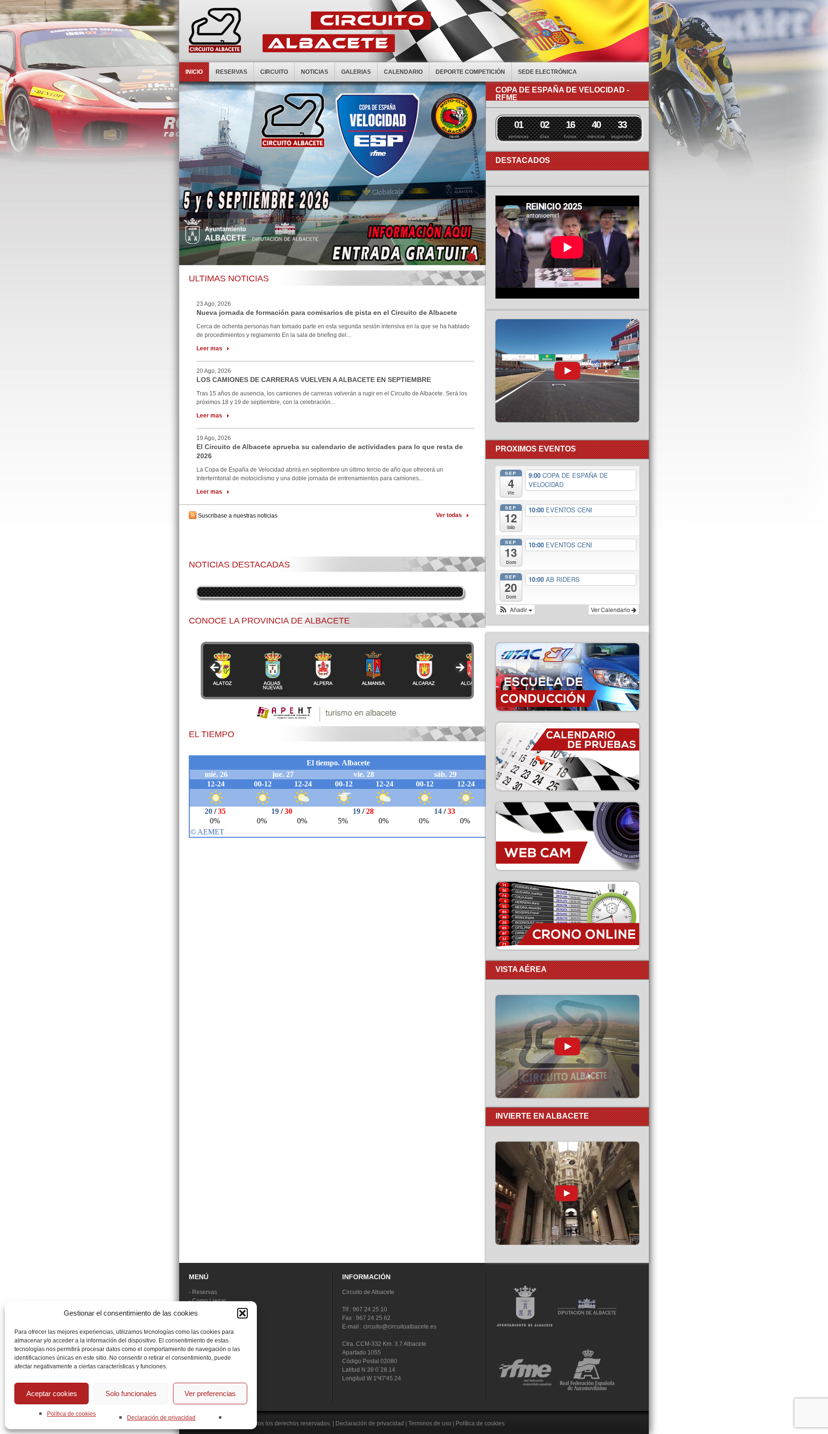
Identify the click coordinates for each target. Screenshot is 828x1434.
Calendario (403, 72)
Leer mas (209, 348)
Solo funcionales (131, 1393)
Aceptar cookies (51, 1393)
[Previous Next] (337, 670)
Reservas (231, 72)
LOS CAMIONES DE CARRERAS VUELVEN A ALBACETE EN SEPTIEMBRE (313, 379)
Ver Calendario (611, 609)
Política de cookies (71, 1414)
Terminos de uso (429, 1423)
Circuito (274, 72)
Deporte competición (470, 72)
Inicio (194, 72)
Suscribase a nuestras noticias (237, 515)
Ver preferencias (210, 1393)
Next (459, 668)
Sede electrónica (547, 72)
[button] (242, 1313)
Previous (215, 668)
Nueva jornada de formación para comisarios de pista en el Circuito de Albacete (326, 312)
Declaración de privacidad (161, 1417)
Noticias (314, 72)
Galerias (356, 72)
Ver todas (449, 515)
